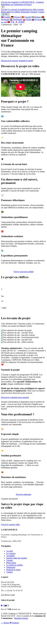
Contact (41, 12)
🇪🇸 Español (26, 17)
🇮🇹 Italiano (36, 17)
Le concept (12, 9)
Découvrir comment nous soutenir (15, 397)
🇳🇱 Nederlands (16, 19)
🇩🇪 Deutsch (16, 17)
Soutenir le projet (26, 61)
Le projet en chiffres (14, 565)
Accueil (4, 9)
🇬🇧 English (5, 17)
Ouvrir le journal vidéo (10, 524)
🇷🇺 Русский (37, 19)
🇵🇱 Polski (27, 19)
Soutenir (33, 12)
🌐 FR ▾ (5, 14)
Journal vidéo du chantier (16, 558)
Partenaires (25, 12)
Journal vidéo (31, 9)
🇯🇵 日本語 (20, 22)
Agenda (40, 9)
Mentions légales (21, 618)
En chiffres (15, 12)
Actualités (21, 9)
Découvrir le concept (9, 61)
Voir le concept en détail (23, 272)
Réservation (6, 12)
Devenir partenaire (23, 494)
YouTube (24, 609)
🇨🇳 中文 (11, 22)
